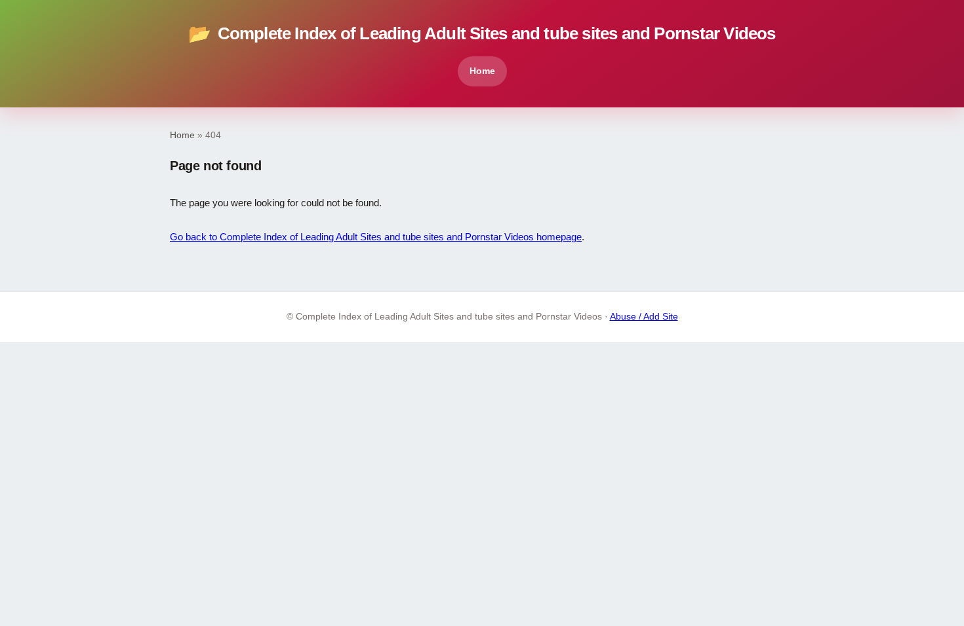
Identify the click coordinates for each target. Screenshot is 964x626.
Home (482, 70)
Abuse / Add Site (644, 317)
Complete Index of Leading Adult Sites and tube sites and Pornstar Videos (481, 34)
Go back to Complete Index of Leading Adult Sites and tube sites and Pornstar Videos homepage (376, 236)
